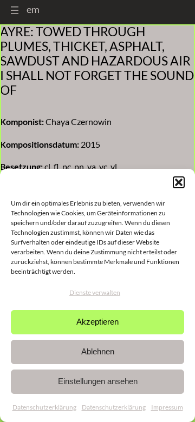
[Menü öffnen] (14, 10)
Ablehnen (97, 351)
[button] (178, 182)
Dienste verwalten (94, 292)
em (33, 9)
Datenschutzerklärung (44, 407)
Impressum (167, 407)
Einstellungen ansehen (98, 381)
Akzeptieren (97, 321)
